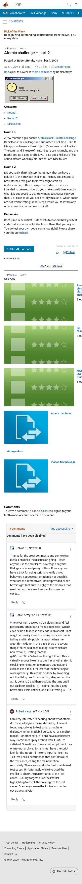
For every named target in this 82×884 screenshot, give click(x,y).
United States (65, 871)
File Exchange (37, 13)
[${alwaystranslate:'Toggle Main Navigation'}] (76, 4)
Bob (6, 72)
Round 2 (12, 118)
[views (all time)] (5, 67)
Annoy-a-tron (15, 451)
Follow (70, 252)
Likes (42, 66)
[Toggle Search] (69, 4)
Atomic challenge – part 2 (27, 52)
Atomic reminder (42, 72)
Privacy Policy (47, 842)
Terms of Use (59, 848)
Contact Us (10, 854)
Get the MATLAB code (19, 249)
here (25, 232)
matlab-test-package (63, 461)
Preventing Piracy (14, 848)
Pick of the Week (14, 31)
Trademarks (28, 842)
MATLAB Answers (13, 13)
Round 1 (12, 112)
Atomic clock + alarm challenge (57, 138)
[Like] (57, 252)
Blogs (17, 4)
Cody (54, 13)
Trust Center (11, 842)
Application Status (37, 848)
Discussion (14, 123)
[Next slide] (75, 13)
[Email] (57, 265)
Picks (18, 258)
